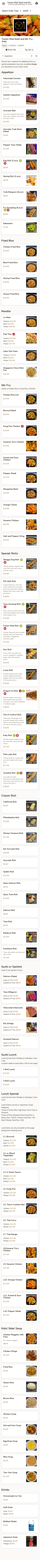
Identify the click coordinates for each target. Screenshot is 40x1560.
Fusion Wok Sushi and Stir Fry (20, 3)
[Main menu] (3, 3)
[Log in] (36, 3)
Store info (11, 50)
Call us (30, 50)
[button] (20, 83)
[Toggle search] (36, 56)
